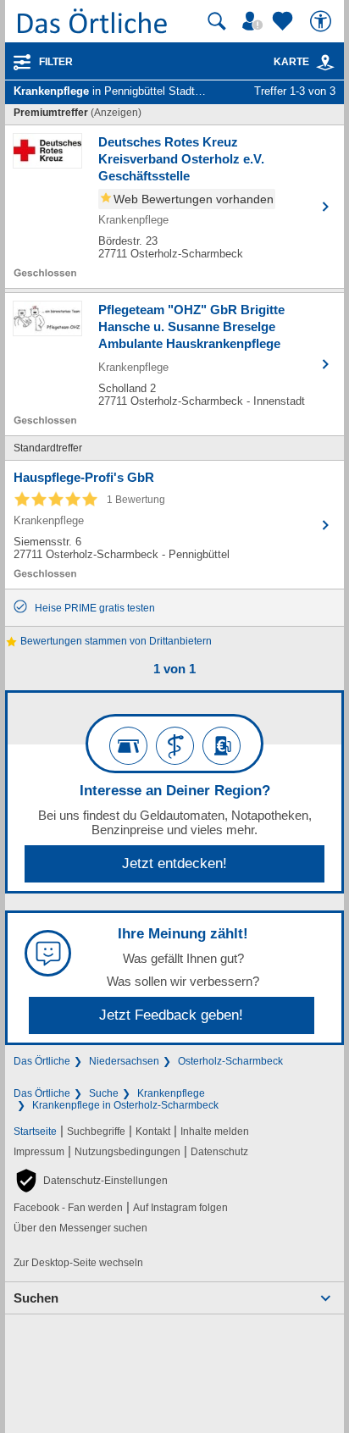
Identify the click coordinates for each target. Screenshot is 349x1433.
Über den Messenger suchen (80, 1228)
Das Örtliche (42, 1061)
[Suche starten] (217, 21)
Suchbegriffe (96, 1131)
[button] (91, 1181)
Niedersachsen (124, 1061)
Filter (56, 62)
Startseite (35, 1131)
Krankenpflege (171, 1093)
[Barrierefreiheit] (322, 21)
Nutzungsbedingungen (127, 1152)
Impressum (39, 1152)
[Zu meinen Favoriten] (284, 21)
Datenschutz (219, 1152)
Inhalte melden (214, 1131)
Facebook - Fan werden (68, 1208)
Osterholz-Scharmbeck (230, 1061)
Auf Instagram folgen (180, 1208)
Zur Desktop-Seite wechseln (78, 1263)
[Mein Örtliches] (255, 21)
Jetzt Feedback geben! (171, 1015)
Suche (104, 1093)
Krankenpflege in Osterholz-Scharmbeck (125, 1105)
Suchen (36, 1298)
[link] (325, 63)
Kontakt (153, 1131)
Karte (291, 62)
